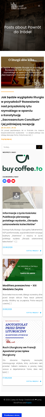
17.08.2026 (7, 378)
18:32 (14, 128)
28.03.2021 (5, 128)
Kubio (29, 402)
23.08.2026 (7, 247)
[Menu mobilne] (39, 5)
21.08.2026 (7, 309)
